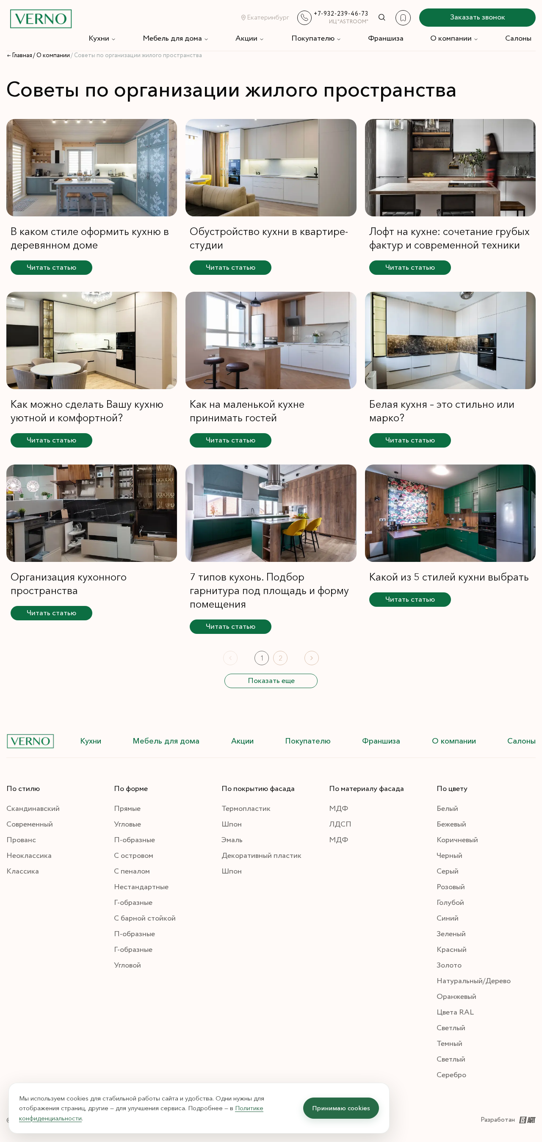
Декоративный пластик (261, 855)
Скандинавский (33, 808)
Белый (447, 808)
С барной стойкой (145, 918)
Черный (449, 855)
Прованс (21, 840)
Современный (29, 824)
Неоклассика (29, 855)
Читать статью (51, 267)
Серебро (451, 1075)
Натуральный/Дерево (474, 981)
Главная (22, 55)
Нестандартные (141, 887)
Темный (449, 1043)
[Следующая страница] (311, 658)
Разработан (498, 1120)
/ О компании (51, 55)
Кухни (98, 38)
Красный (452, 949)
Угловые (127, 824)
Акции (246, 38)
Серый (448, 871)
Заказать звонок (477, 17)
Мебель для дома (172, 38)
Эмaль (232, 840)
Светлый (451, 1028)
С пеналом (132, 871)
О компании (451, 38)
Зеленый (451, 934)
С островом (133, 855)
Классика (22, 871)
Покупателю (313, 38)
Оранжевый (456, 996)
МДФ (338, 808)
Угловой (127, 965)
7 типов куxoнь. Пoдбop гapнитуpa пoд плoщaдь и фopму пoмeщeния (269, 590)
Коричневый (457, 840)
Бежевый (451, 824)
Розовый (451, 887)
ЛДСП (340, 824)
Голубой (450, 902)
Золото (449, 965)
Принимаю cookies (341, 1108)
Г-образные (133, 902)
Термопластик (246, 808)
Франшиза (386, 38)
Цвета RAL (455, 1012)
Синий (448, 918)
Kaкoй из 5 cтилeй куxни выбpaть (449, 577)
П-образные (134, 840)
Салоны (518, 38)
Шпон (231, 824)
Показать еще (271, 680)
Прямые (127, 808)
